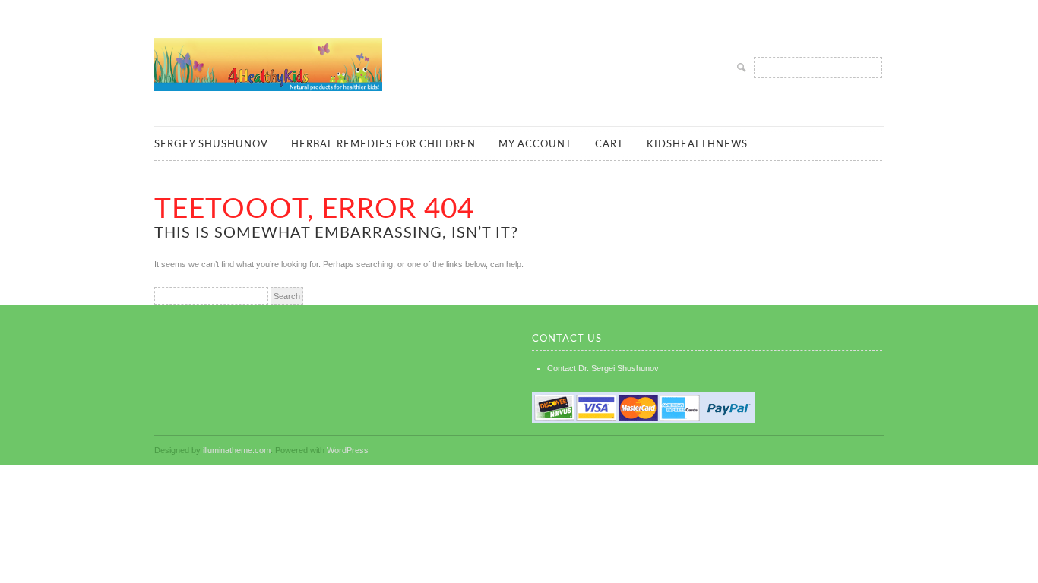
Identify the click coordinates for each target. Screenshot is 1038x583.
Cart (609, 145)
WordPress (348, 450)
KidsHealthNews (697, 145)
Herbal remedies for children (383, 145)
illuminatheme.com (237, 450)
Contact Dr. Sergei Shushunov (603, 368)
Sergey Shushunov (211, 145)
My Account (535, 145)
